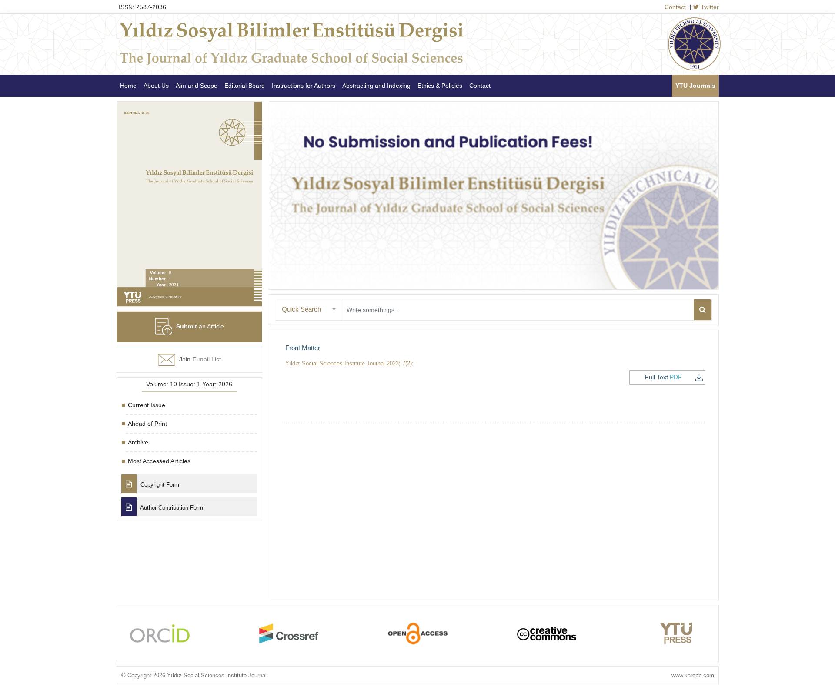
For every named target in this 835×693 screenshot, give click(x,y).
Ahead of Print (147, 423)
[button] (308, 310)
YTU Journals (695, 85)
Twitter (709, 6)
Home (128, 85)
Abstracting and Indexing (376, 85)
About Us (156, 85)
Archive (138, 442)
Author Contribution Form (171, 507)
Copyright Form (159, 484)
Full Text (663, 377)
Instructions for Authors (303, 85)
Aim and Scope (196, 85)
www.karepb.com (692, 675)
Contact (675, 6)
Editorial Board (244, 85)
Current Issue (146, 404)
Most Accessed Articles (159, 461)
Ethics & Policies (440, 85)
